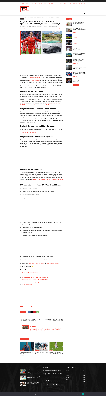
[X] (81, 1)
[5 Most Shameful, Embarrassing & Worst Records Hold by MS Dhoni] (23, 378)
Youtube (52, 263)
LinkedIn (57, 263)
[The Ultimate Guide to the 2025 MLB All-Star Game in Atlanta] (69, 36)
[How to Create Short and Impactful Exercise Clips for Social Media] (69, 30)
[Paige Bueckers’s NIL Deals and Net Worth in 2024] (27, 346)
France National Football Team (46, 306)
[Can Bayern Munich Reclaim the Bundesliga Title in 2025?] (69, 42)
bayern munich (26, 306)
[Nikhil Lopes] (25, 329)
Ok (83, 394)
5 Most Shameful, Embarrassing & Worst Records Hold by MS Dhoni (33, 377)
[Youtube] (85, 1)
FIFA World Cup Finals (34, 80)
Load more (75, 85)
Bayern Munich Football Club (33, 77)
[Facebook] (78, 1)
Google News (31, 263)
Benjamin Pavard (33, 306)
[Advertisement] (41, 65)
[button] (84, 13)
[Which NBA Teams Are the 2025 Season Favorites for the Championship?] (69, 61)
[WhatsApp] (37, 312)
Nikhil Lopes (60, 28)
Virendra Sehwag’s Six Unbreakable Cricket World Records (32, 371)
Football (38, 306)
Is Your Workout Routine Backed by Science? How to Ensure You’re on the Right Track (79, 67)
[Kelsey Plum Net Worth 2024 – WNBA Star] (41, 346)
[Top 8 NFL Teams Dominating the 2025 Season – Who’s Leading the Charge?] (69, 74)
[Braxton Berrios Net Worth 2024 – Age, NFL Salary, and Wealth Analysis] (56, 346)
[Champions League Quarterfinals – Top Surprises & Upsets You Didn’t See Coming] (69, 48)
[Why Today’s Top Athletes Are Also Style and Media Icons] (69, 24)
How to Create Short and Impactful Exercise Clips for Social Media (79, 29)
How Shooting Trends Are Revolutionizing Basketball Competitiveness (78, 80)
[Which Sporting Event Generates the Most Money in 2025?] (69, 55)
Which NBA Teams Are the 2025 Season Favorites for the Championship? (79, 60)
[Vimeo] (83, 1)
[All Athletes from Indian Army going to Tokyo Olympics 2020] (23, 384)
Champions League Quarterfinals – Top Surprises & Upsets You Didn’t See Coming (79, 48)
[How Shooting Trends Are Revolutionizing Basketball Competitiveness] (69, 80)
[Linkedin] (30, 332)
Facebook (37, 263)
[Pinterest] (34, 312)
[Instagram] (80, 1)
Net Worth (25, 17)
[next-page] (23, 356)
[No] (104, 394)
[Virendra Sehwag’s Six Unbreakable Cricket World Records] (23, 371)
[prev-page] (21, 356)
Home (21, 17)
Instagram (43, 263)
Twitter (47, 263)
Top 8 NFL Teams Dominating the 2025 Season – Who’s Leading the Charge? (79, 73)
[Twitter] (50, 384)
